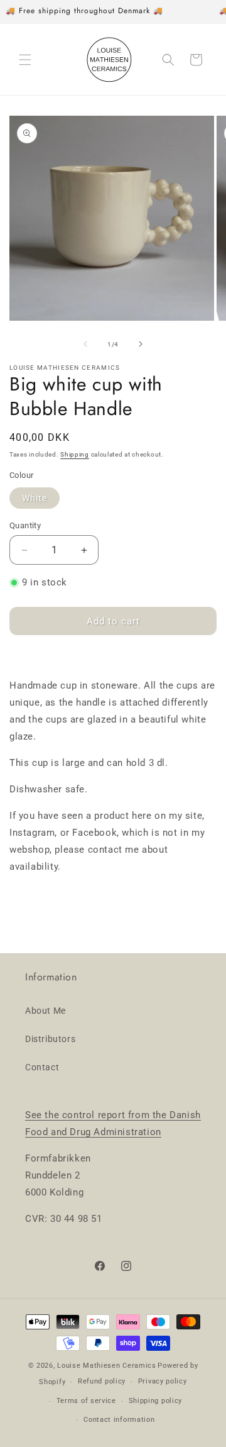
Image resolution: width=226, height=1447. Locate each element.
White (34, 498)
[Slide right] (140, 344)
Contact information (118, 1420)
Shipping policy (156, 1401)
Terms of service (86, 1401)
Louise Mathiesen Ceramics (106, 1365)
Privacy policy (162, 1381)
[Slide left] (85, 344)
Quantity (25, 525)
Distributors (50, 1039)
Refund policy (102, 1381)
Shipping (74, 454)
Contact (42, 1067)
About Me (45, 1011)
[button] (25, 60)
